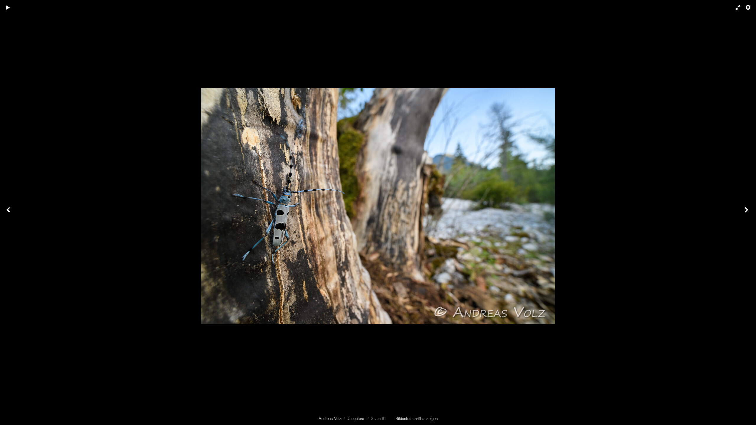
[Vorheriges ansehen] (9, 212)
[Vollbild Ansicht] (735, 7)
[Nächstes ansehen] (747, 212)
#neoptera (355, 418)
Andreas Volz (330, 418)
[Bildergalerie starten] (8, 7)
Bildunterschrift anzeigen (416, 418)
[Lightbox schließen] (748, 7)
